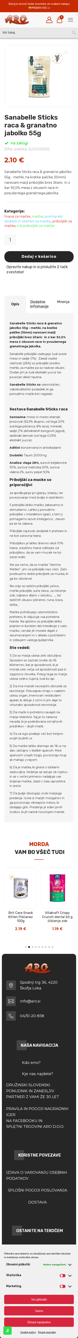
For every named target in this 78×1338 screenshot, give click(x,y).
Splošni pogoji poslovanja (37, 1190)
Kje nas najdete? (37, 1074)
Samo (39, 1311)
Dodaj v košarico (39, 256)
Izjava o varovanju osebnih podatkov (36, 1175)
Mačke (37, 216)
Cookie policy (28, 1332)
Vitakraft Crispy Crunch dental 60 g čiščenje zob (57, 917)
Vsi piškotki (39, 1299)
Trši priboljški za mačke (36, 226)
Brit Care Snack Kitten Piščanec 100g (20, 917)
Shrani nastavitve (39, 1322)
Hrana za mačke (17, 216)
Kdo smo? (31, 1062)
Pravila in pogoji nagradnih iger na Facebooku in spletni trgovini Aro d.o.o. (37, 1118)
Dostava (37, 1202)
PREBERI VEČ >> (40, 7)
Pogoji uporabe (47, 1332)
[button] (66, 52)
